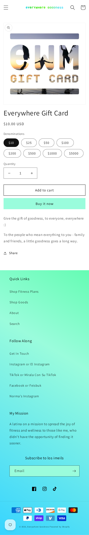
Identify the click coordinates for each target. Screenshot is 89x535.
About (14, 313)
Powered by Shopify (60, 526)
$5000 (74, 153)
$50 (46, 143)
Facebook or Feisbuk (25, 385)
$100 (65, 143)
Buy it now (45, 203)
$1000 (52, 153)
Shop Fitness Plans (24, 291)
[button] (6, 7)
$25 (29, 143)
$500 (32, 153)
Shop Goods (18, 302)
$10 (11, 143)
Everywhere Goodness (38, 526)
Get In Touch (19, 353)
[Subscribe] (74, 471)
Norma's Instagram (24, 396)
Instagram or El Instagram (29, 364)
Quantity (9, 164)
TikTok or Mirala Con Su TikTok (32, 375)
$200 (12, 153)
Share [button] (13, 253)
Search (14, 324)
